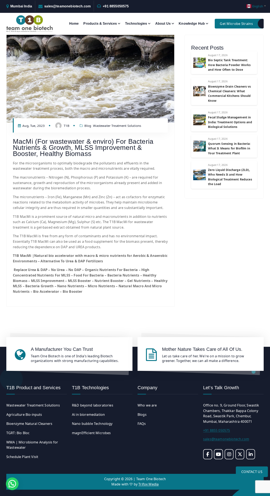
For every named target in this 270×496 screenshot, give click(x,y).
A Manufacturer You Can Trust (62, 349)
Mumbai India (21, 6)
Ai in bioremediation (88, 414)
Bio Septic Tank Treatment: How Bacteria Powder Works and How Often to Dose (229, 65)
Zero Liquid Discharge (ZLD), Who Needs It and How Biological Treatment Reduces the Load (230, 177)
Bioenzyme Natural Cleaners (29, 423)
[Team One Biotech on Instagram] (229, 454)
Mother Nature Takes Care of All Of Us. (202, 349)
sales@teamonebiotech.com (67, 6)
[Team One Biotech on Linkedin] (250, 454)
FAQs (142, 423)
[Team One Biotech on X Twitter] (239, 454)
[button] (12, 483)
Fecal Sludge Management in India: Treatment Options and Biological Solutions (230, 122)
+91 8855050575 (116, 6)
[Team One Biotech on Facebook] (207, 454)
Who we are (147, 405)
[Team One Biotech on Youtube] (218, 454)
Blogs (142, 414)
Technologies (136, 23)
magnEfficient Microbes (91, 433)
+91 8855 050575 (216, 430)
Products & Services (100, 23)
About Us (163, 23)
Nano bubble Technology (92, 423)
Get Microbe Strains (236, 23)
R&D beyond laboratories (92, 405)
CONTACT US (251, 471)
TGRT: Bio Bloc (18, 433)
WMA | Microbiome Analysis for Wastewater (32, 445)
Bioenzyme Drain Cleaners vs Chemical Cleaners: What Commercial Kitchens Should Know (229, 93)
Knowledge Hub (192, 23)
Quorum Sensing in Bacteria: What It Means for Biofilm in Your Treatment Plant (229, 148)
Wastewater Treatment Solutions (117, 125)
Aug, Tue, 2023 (33, 125)
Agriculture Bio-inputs (24, 414)
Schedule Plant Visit (22, 456)
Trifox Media (148, 484)
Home (74, 23)
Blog (87, 125)
